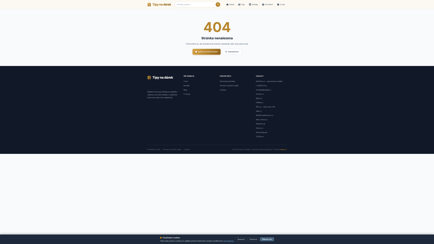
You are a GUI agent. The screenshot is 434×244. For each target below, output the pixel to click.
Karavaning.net (261, 132)
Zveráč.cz (260, 94)
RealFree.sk (260, 124)
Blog (185, 90)
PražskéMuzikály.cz (263, 90)
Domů (231, 4)
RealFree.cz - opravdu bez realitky (269, 81)
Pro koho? (269, 4)
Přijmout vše (267, 239)
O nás (282, 4)
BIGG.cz (259, 98)
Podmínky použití (153, 149)
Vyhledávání (233, 52)
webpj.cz (283, 149)
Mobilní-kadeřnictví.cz (264, 115)
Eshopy (255, 4)
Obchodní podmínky (227, 81)
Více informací (228, 241)
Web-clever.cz (261, 119)
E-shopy (187, 94)
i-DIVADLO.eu (261, 85)
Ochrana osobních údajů (229, 85)
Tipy (243, 4)
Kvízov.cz (259, 128)
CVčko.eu (260, 136)
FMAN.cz (259, 102)
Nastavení (241, 239)
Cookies (223, 90)
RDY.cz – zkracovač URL (265, 107)
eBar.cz (259, 111)
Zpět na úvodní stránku (208, 52)
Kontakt (186, 85)
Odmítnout (253, 239)
